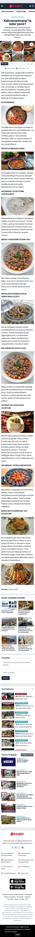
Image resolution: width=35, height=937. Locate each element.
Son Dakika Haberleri (9, 873)
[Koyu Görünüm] (30, 6)
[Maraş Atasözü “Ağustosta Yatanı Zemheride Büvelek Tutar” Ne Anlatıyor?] (9, 640)
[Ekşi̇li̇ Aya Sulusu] (17, 259)
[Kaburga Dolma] (17, 526)
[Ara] (33, 6)
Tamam (17, 934)
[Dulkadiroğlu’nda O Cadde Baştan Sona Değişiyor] (9, 622)
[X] (15, 847)
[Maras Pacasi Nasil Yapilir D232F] (17, 161)
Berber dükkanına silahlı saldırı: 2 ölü (23, 698)
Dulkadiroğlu (21, 11)
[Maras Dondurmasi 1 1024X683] (17, 422)
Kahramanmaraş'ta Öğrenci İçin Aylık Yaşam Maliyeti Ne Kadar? (24, 735)
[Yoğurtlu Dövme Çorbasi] (17, 206)
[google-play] (17, 887)
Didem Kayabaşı (11, 68)
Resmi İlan (20, 897)
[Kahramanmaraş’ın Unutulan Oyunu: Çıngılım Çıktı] (25, 605)
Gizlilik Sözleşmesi (24, 932)
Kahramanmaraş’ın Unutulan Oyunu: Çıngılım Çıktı (24, 612)
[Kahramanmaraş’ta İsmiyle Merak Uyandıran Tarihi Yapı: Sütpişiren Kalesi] (25, 640)
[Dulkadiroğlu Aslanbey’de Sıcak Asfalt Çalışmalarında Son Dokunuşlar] (25, 622)
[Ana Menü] (2, 6)
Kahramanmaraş (7, 11)
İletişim (22, 899)
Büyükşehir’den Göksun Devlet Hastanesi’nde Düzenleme (24, 716)
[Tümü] (32, 689)
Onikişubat (28, 894)
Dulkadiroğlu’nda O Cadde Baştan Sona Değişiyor (8, 629)
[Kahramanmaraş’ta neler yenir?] (17, 51)
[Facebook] (12, 847)
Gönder (5, 678)
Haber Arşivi (24, 873)
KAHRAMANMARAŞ (17, 17)
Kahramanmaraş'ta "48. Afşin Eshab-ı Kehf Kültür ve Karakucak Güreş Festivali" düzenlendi (24, 707)
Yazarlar (27, 897)
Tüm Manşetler (25, 866)
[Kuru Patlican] (17, 477)
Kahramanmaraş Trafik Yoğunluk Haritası (26, 861)
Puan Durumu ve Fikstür (7, 867)
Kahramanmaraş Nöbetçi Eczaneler (7, 854)
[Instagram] (19, 847)
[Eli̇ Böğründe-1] (17, 115)
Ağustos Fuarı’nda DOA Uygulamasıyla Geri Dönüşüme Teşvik (23, 726)
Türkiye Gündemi (21, 694)
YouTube (10, 899)
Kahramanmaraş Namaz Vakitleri (7, 861)
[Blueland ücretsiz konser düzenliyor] (9, 605)
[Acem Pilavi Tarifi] (17, 574)
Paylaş (5, 63)
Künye (16, 899)
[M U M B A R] (17, 312)
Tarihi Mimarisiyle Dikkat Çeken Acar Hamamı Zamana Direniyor (24, 744)
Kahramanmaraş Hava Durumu (24, 854)
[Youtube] (22, 847)
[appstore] (17, 881)
